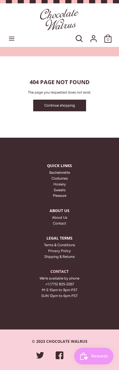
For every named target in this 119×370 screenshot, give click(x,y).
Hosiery (59, 184)
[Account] (93, 36)
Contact (59, 223)
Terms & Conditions (59, 245)
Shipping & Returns (59, 257)
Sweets (60, 190)
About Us (59, 217)
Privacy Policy (59, 251)
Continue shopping (59, 105)
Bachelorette (59, 172)
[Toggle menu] (12, 38)
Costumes (59, 178)
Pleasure (59, 195)
